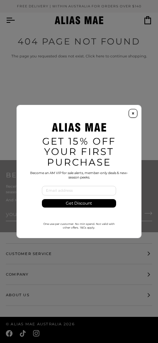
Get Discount (79, 203)
